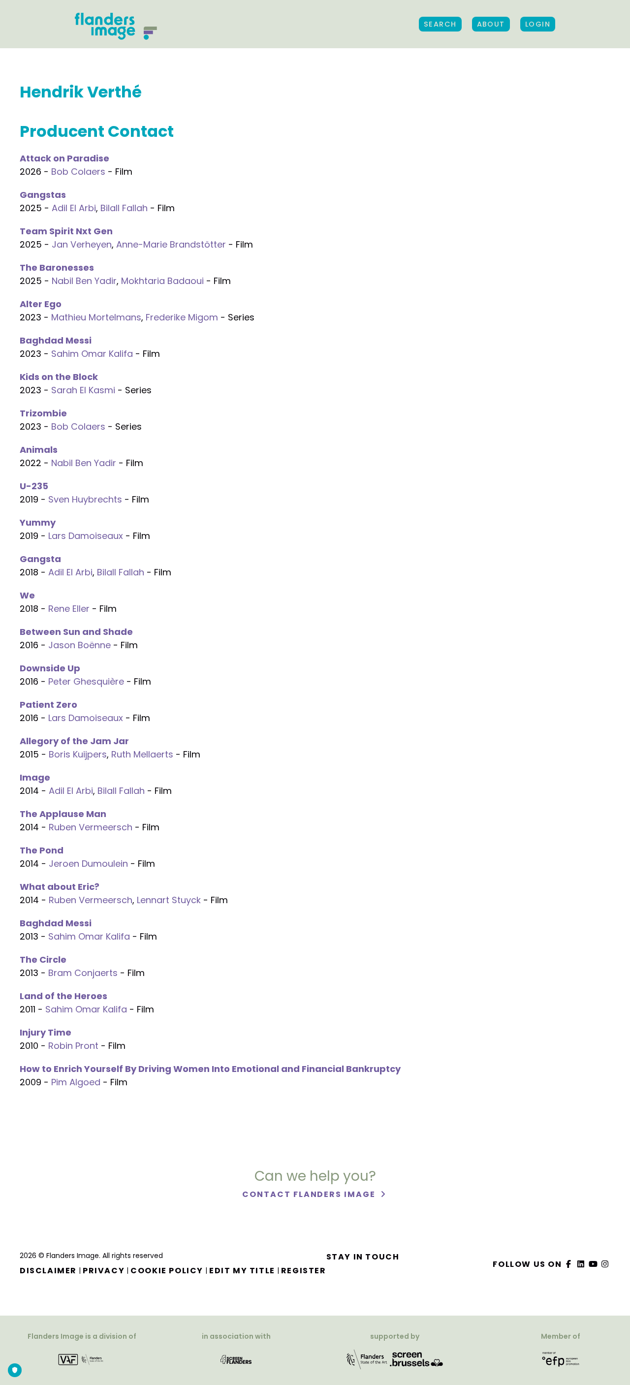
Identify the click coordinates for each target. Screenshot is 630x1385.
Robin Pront (73, 1045)
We (27, 595)
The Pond (41, 850)
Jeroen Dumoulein (88, 863)
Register (303, 1270)
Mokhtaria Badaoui (162, 281)
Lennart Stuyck (169, 900)
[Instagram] (605, 1264)
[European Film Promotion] (561, 1359)
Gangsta (40, 559)
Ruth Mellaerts (142, 754)
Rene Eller (69, 608)
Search (440, 24)
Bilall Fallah (124, 208)
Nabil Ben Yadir (84, 281)
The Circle (43, 959)
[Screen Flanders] (236, 1359)
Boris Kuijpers (78, 754)
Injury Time (45, 1032)
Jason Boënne (79, 645)
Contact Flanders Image (310, 1194)
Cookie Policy (166, 1270)
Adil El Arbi (74, 208)
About (491, 24)
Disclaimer (48, 1270)
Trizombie (43, 413)
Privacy (104, 1270)
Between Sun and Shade (76, 632)
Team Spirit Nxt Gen (66, 231)
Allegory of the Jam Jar (74, 741)
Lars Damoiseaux (85, 536)
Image (35, 777)
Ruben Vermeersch (90, 827)
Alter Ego (41, 304)
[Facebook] (569, 1264)
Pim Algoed (75, 1082)
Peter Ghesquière (86, 681)
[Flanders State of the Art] (367, 1359)
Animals (39, 449)
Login (537, 24)
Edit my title (242, 1270)
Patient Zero (48, 704)
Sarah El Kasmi (83, 390)
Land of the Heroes (63, 996)
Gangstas (43, 195)
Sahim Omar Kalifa (92, 353)
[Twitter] (581, 1264)
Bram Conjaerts (83, 973)
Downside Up (50, 668)
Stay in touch (363, 1256)
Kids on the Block (59, 377)
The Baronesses (57, 267)
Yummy (38, 522)
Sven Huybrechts (85, 499)
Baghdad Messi (56, 340)
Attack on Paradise (64, 158)
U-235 (34, 486)
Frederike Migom (182, 317)
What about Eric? (59, 887)
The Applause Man (63, 814)
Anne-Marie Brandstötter (171, 244)
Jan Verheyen (82, 244)
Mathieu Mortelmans (96, 317)
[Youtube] (593, 1264)
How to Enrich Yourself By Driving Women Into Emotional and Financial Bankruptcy (210, 1069)
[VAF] (82, 1359)
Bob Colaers (78, 171)
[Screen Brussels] (416, 1359)
